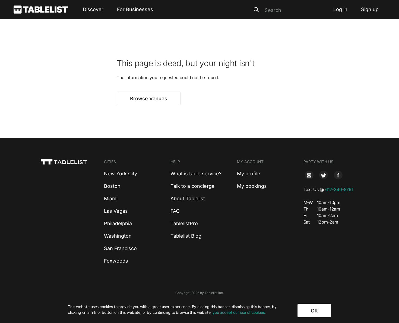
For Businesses (135, 9)
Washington (118, 236)
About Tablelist (187, 198)
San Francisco (120, 248)
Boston (112, 186)
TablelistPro (184, 223)
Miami (111, 198)
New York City (120, 173)
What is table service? (195, 173)
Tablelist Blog (185, 236)
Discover (93, 9)
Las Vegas (116, 211)
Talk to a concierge (192, 186)
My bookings (252, 186)
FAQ (175, 211)
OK (314, 311)
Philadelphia (118, 223)
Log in (340, 9)
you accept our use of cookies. (239, 312)
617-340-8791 (339, 189)
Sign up (370, 9)
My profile (248, 173)
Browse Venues (148, 98)
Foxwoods (116, 261)
